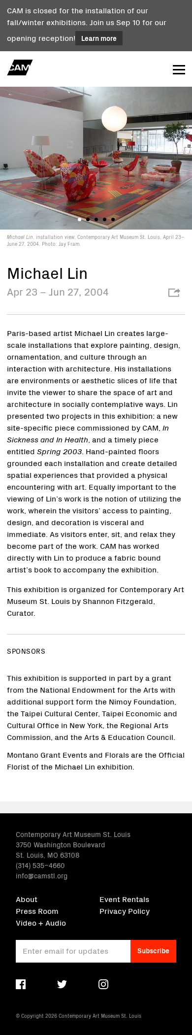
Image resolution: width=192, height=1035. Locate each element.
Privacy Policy (124, 910)
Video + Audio (41, 922)
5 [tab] (113, 219)
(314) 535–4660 (40, 865)
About (26, 898)
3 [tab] (96, 219)
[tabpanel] (96, 166)
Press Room (37, 910)
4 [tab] (104, 219)
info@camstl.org (41, 875)
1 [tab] (79, 219)
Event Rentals (124, 898)
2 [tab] (88, 219)
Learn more (99, 38)
